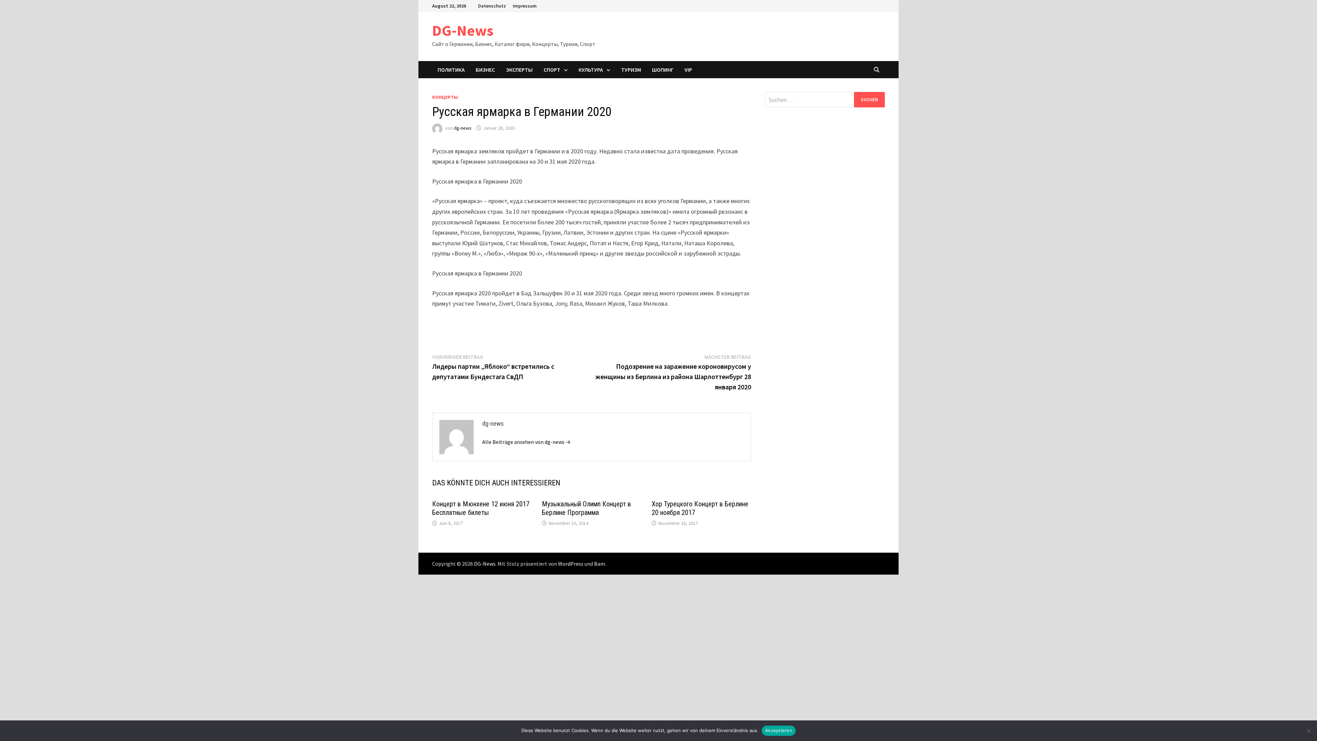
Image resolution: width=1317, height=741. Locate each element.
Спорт (552, 69)
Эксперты (519, 69)
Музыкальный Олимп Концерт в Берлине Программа (586, 508)
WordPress (570, 563)
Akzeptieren (778, 730)
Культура (591, 69)
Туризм (631, 69)
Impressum (525, 6)
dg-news (463, 128)
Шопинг (663, 69)
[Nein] (1308, 730)
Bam (599, 563)
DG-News (463, 30)
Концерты (445, 97)
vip (688, 69)
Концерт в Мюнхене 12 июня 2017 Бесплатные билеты (481, 508)
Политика (451, 69)
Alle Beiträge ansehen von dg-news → (526, 441)
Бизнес (485, 69)
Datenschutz (492, 6)
